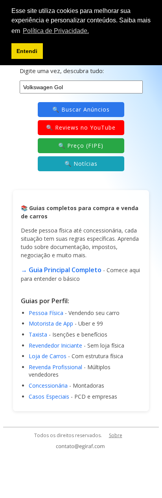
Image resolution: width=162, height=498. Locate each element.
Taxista (38, 334)
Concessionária (48, 385)
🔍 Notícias (81, 163)
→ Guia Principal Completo (61, 269)
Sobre (115, 435)
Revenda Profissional (55, 367)
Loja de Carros (47, 356)
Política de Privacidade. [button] (56, 30)
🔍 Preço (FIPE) (80, 145)
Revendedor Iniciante (55, 345)
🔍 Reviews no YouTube (81, 127)
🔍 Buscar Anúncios (81, 109)
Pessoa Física (46, 313)
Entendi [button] (27, 51)
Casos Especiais (49, 396)
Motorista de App (51, 323)
